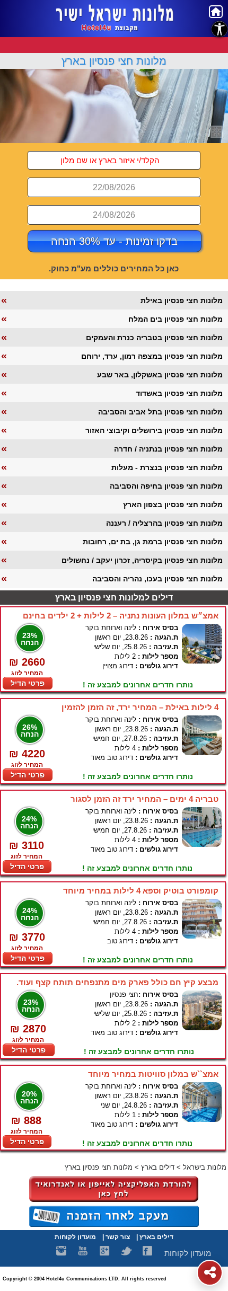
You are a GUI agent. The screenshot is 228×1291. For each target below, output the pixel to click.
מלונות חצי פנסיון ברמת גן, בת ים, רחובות (153, 541)
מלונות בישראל (204, 1167)
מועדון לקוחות (75, 1237)
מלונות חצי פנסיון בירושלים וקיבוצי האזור (154, 430)
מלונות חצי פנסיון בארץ (114, 61)
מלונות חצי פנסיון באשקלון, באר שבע (160, 374)
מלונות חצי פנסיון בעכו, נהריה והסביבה (157, 578)
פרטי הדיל (28, 683)
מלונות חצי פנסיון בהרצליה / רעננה (164, 523)
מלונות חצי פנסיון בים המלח (175, 319)
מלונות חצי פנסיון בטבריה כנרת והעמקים (154, 337)
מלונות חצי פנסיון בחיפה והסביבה (166, 486)
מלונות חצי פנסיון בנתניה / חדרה (168, 449)
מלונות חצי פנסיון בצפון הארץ (173, 504)
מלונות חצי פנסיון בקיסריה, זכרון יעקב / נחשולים (142, 560)
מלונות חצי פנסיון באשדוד (179, 393)
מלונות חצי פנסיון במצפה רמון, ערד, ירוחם (152, 356)
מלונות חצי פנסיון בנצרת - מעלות (167, 467)
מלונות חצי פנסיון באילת (182, 300)
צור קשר (118, 1237)
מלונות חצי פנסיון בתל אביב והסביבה (160, 412)
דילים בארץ (157, 1167)
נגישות (219, 29)
